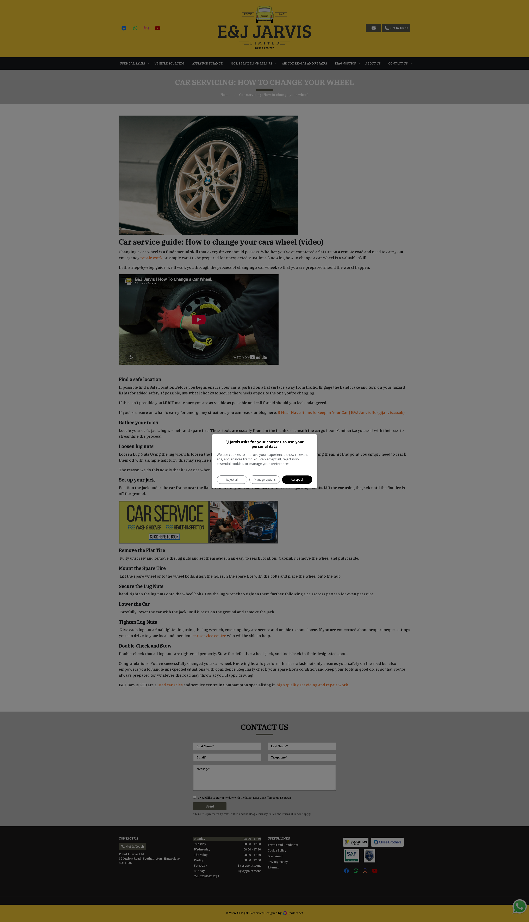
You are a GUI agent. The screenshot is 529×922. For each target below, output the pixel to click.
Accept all (297, 479)
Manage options (265, 479)
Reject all (232, 479)
